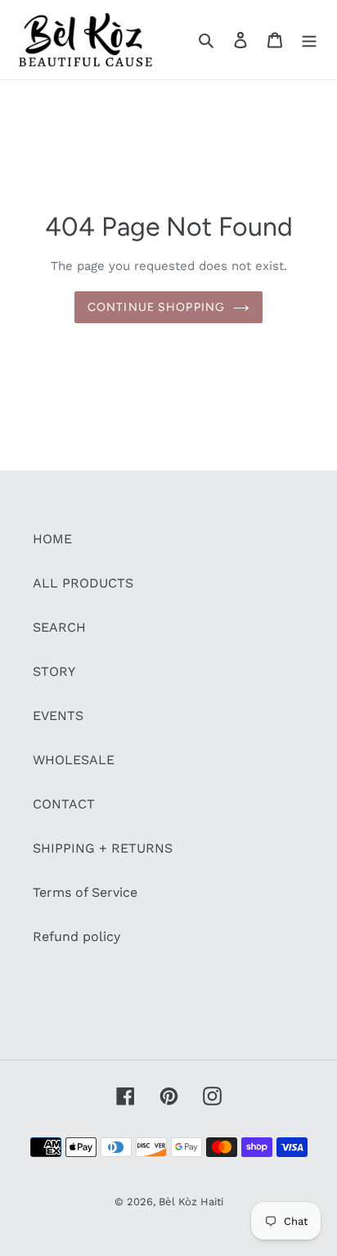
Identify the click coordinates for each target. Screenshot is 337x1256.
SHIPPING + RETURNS (103, 848)
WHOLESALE (74, 760)
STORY (54, 671)
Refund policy (76, 936)
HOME (52, 539)
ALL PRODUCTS (83, 583)
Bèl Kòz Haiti (191, 1201)
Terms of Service (85, 892)
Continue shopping (156, 307)
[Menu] (309, 39)
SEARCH (59, 627)
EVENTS (58, 715)
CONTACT (64, 804)
